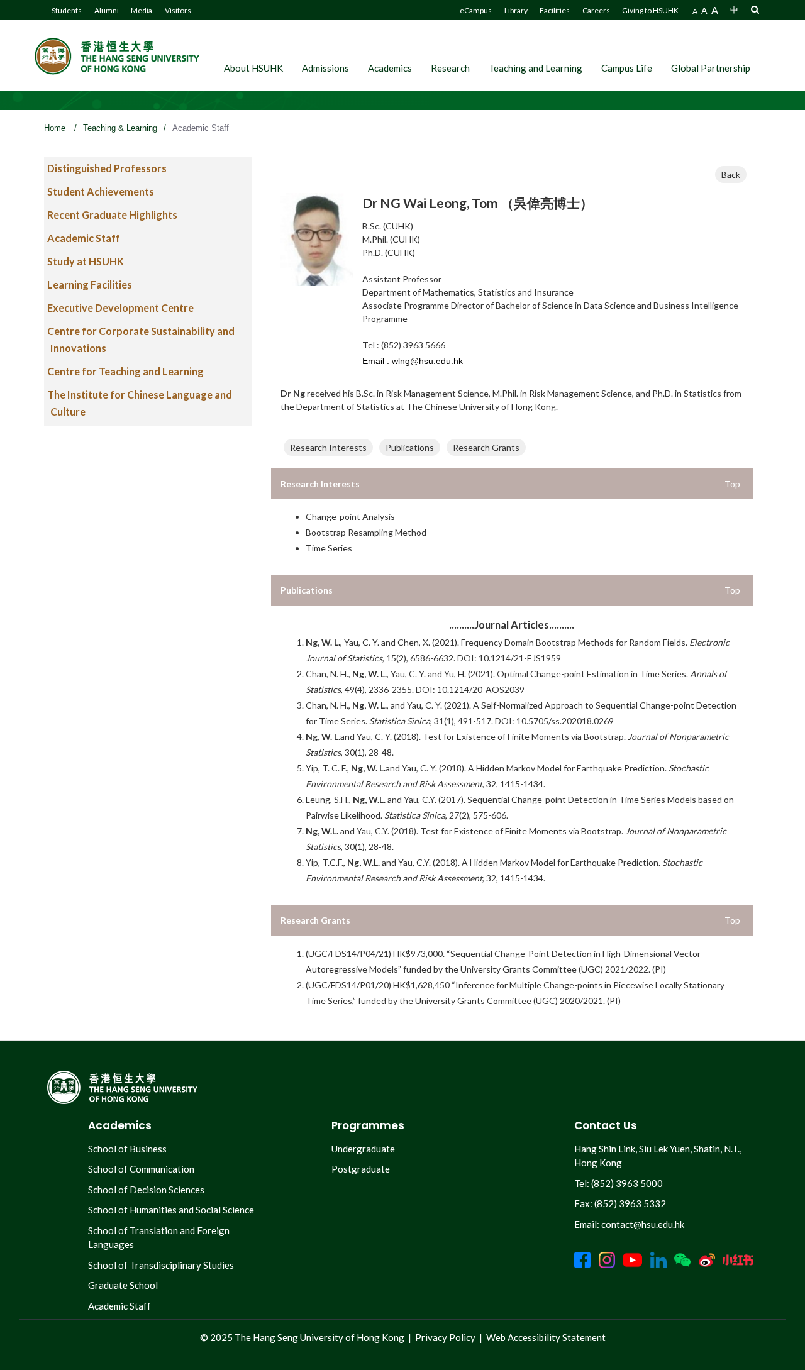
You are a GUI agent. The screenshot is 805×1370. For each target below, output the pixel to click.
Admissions (325, 68)
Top (732, 483)
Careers (596, 10)
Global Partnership (710, 68)
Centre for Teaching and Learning (125, 371)
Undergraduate (363, 1148)
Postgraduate (360, 1168)
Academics (390, 68)
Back (730, 174)
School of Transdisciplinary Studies (161, 1265)
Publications (410, 447)
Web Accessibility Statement (546, 1337)
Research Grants (486, 447)
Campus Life (626, 68)
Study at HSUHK (85, 261)
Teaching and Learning (535, 68)
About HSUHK (253, 68)
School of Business (127, 1148)
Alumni (106, 10)
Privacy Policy (445, 1337)
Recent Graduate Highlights (112, 215)
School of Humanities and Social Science (171, 1209)
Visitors (178, 10)
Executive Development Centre (120, 308)
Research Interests (328, 447)
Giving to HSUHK (650, 10)
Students (67, 10)
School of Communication (141, 1168)
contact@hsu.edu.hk (642, 1224)
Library (516, 10)
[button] (755, 9)
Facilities (555, 10)
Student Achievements (100, 191)
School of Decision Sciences (146, 1189)
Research (450, 68)
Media (141, 10)
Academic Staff (83, 238)
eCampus (476, 10)
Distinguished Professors (107, 168)
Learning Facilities (89, 284)
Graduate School (123, 1285)
